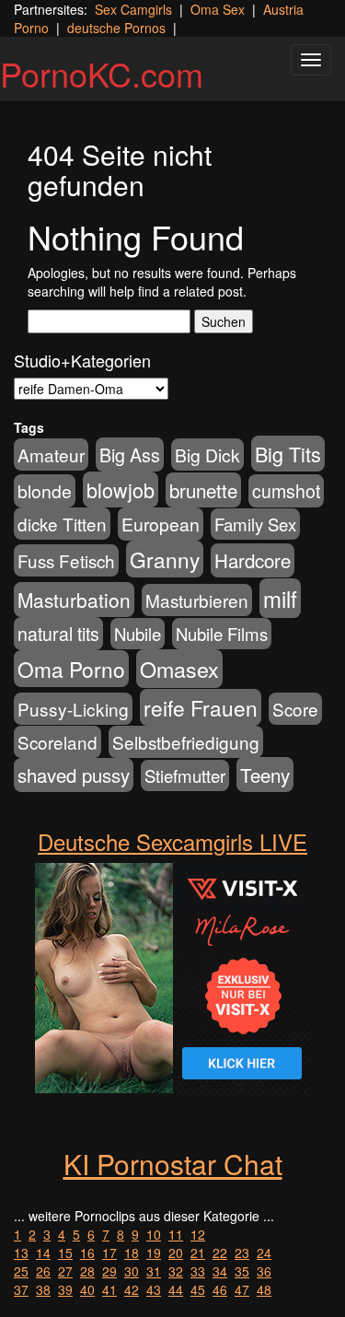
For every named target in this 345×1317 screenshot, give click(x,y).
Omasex (179, 668)
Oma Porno (71, 668)
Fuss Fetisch (66, 560)
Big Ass (129, 454)
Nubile (137, 634)
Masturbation (74, 599)
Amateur (51, 454)
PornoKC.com (101, 73)
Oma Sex (217, 9)
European (160, 524)
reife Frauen (201, 707)
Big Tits (288, 453)
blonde (44, 491)
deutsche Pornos (116, 27)
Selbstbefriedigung (185, 741)
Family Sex (255, 524)
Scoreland (57, 741)
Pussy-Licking (73, 708)
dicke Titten (62, 523)
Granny (165, 559)
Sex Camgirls (133, 9)
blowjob (120, 489)
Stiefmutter (184, 775)
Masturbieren (196, 600)
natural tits (58, 634)
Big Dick (207, 454)
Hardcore (252, 560)
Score (295, 708)
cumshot (286, 491)
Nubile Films (222, 634)
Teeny (265, 774)
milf (280, 598)
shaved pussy (73, 775)
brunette (203, 490)
